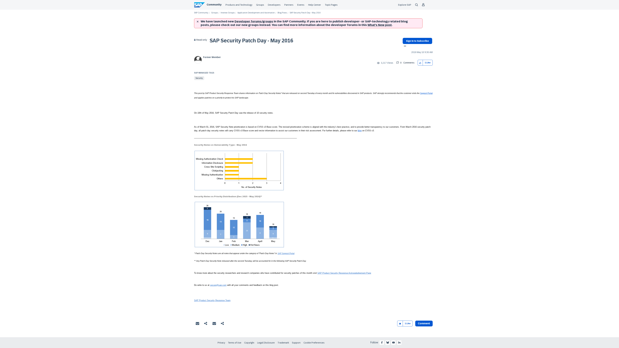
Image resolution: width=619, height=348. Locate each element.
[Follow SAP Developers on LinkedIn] (399, 342)
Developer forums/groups (254, 21)
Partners (288, 5)
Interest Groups (228, 13)
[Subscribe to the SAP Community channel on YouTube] (393, 342)
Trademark (283, 342)
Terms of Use (234, 342)
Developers (274, 5)
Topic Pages (331, 5)
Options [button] (404, 46)
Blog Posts (282, 13)
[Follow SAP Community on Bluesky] (387, 342)
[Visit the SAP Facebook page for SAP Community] (382, 342)
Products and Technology (239, 5)
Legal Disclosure (266, 342)
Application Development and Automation (256, 13)
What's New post (380, 25)
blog (360, 130)
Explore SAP (404, 5)
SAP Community (201, 13)
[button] (420, 63)
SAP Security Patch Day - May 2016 (251, 41)
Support (296, 342)
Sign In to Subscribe (417, 41)
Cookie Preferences (314, 342)
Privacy (221, 342)
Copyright (249, 342)
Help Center (314, 5)
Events (300, 5)
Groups (260, 5)
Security (199, 78)
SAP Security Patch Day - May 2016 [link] (305, 13)
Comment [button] (424, 323)
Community (214, 4)
